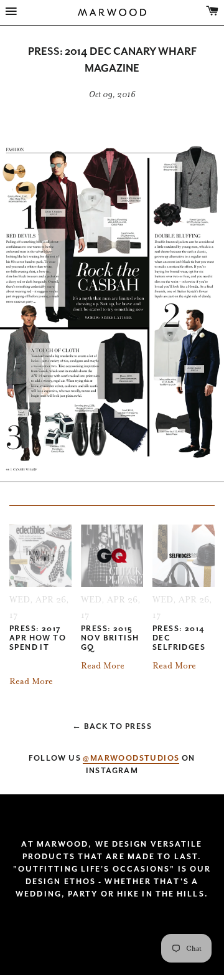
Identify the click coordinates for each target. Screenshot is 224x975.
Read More (31, 681)
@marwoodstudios (131, 758)
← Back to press (112, 726)
